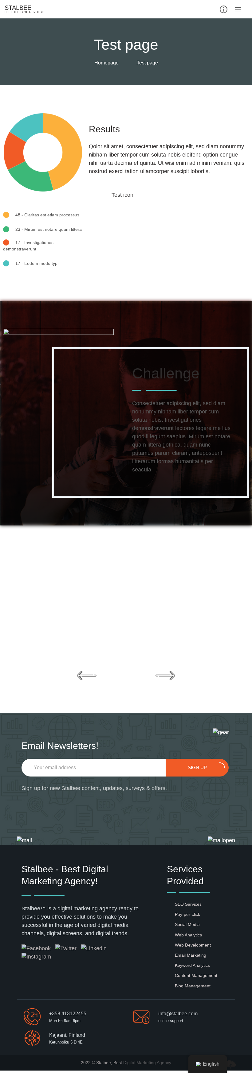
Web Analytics (188, 934)
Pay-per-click (187, 914)
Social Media (187, 924)
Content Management (196, 975)
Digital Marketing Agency (147, 1062)
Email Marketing (190, 955)
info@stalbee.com (178, 1013)
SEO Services (188, 904)
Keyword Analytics (192, 965)
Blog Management (193, 985)
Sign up (197, 767)
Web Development (193, 945)
